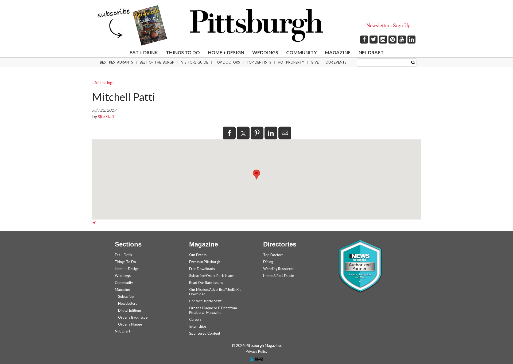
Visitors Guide (194, 62)
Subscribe (126, 296)
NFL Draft (371, 52)
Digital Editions (130, 310)
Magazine (338, 52)
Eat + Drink (144, 52)
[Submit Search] (413, 62)
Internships (198, 326)
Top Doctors (227, 62)
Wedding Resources (278, 269)
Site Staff (106, 116)
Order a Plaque (130, 324)
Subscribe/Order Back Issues (211, 275)
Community (301, 52)
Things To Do (183, 52)
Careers (195, 319)
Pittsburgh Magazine (256, 25)
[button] (256, 174)
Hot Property (291, 62)
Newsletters (127, 303)
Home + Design (226, 52)
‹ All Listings (103, 82)
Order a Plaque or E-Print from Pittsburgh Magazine (213, 310)
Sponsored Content (204, 333)
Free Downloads (202, 269)
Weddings (265, 52)
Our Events (336, 62)
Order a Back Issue (132, 317)
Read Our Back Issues (206, 282)
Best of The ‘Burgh (157, 62)
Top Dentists (259, 62)
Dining (268, 262)
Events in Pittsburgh (204, 262)
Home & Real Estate (278, 275)
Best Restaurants (116, 62)
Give (315, 62)
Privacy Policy (256, 351)
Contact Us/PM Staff (205, 301)
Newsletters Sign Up (388, 25)
